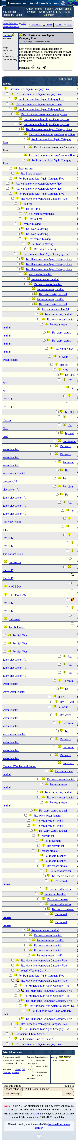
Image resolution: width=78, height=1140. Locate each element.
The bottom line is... (14, 554)
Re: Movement (52, 840)
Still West (14, 619)
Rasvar (64, 364)
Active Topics (63, 8)
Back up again (26, 168)
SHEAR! (62, 696)
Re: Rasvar (69, 441)
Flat (69, 24)
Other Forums (34, 8)
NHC (65, 369)
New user (30, 11)
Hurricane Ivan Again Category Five (29, 89)
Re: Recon (15, 562)
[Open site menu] (3, 3)
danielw (15, 1072)
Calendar (49, 14)
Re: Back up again (31, 173)
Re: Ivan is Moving (37, 228)
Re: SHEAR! (67, 701)
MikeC (18, 1069)
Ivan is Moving (32, 223)
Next (59, 24)
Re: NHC (70, 374)
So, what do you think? (42, 213)
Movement (48, 835)
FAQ (58, 11)
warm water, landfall (40, 274)
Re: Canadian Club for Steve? (35, 1039)
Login (19, 14)
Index (49, 24)
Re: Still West (17, 627)
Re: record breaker (55, 855)
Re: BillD (8, 537)
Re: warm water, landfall (45, 279)
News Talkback (10, 23)
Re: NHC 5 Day (17, 594)
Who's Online (46, 11)
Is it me (28, 203)
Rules (67, 11)
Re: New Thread (12, 521)
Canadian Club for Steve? (30, 1034)
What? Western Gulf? (33, 970)
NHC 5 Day (15, 586)
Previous (36, 24)
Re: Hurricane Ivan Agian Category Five (39, 188)
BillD (5, 529)
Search (49, 8)
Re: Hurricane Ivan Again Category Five (39, 94)
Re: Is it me (33, 208)
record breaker (50, 850)
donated (34, 1113)
